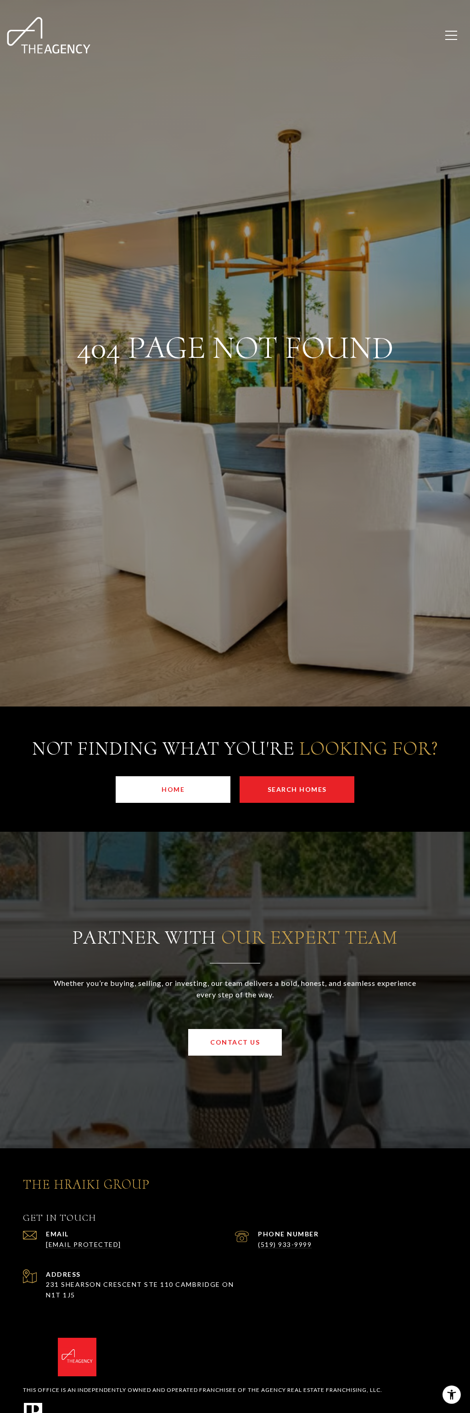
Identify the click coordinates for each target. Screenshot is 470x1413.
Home (173, 789)
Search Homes (297, 789)
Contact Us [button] (235, 1042)
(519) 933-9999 (285, 1244)
